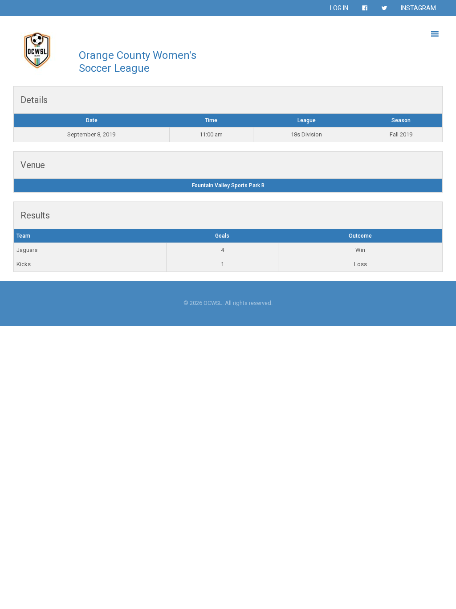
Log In (339, 8)
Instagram (418, 8)
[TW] (384, 8)
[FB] (365, 8)
